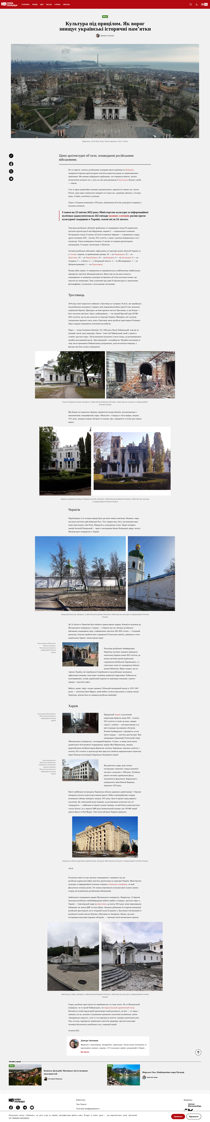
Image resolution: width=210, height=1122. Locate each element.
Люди (35, 4)
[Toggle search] (191, 4)
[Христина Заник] (144, 1077)
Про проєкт (81, 1104)
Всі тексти (85, 1051)
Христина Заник (152, 1077)
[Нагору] (198, 1052)
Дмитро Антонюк (107, 35)
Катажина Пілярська (55, 1079)
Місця (49, 4)
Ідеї (42, 4)
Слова (57, 4)
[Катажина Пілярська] (45, 1079)
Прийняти (178, 1116)
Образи (66, 4)
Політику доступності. (20, 1118)
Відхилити (193, 1116)
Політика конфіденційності (88, 1109)
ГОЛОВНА (25, 4)
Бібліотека (80, 1100)
